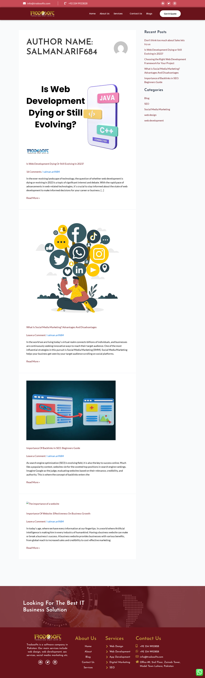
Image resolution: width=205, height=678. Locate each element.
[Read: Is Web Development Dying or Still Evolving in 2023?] (77, 114)
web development (154, 120)
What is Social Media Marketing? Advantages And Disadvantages (61, 327)
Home (92, 13)
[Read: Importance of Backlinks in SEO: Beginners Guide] (71, 410)
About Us (104, 13)
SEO (146, 103)
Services (118, 13)
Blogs (149, 13)
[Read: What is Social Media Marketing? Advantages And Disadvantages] (77, 267)
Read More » (33, 197)
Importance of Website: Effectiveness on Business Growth (58, 513)
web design (150, 114)
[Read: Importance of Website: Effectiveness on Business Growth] (42, 503)
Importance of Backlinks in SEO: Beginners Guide (53, 448)
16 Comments (34, 171)
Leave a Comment (36, 335)
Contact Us (136, 13)
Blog (146, 98)
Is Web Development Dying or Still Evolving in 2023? (55, 163)
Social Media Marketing (157, 109)
